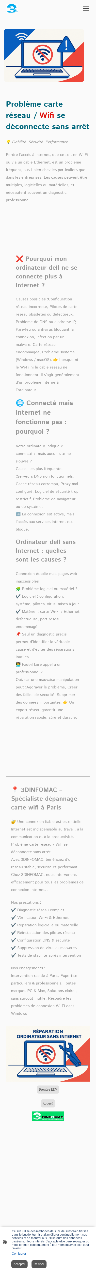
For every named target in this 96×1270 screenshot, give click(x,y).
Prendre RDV (48, 1089)
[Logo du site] (12, 8)
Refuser (39, 1264)
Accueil (48, 1103)
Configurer (19, 1253)
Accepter (19, 1264)
